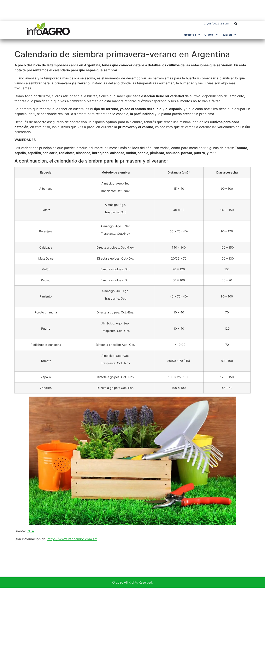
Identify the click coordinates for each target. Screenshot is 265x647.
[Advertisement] (124, 617)
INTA (30, 531)
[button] (235, 23)
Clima (208, 35)
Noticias (190, 35)
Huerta (227, 35)
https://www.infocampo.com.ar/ (72, 539)
